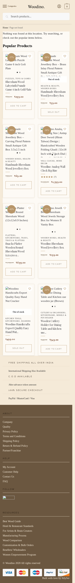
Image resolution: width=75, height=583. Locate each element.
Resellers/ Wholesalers (14, 550)
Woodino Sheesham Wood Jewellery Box (52, 245)
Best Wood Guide (12, 521)
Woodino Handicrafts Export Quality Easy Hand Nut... (17, 328)
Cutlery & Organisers (53, 313)
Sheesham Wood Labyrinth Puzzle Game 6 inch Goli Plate (18, 85)
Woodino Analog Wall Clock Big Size (53, 168)
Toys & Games (23, 79)
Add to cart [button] (18, 106)
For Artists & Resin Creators (17, 530)
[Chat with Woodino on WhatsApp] (64, 574)
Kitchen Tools (13, 318)
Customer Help (10, 471)
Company (8, 422)
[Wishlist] (29, 56)
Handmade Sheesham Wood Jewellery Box (53, 93)
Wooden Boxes (49, 88)
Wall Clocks (48, 161)
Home (5, 27)
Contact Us (8, 476)
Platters (10, 235)
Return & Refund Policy (15, 445)
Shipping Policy (11, 441)
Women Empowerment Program (19, 554)
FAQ (5, 481)
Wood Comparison (12, 540)
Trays (24, 238)
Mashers (26, 321)
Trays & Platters (15, 240)
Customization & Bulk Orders (18, 545)
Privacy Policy (10, 431)
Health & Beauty (50, 86)
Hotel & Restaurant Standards (18, 526)
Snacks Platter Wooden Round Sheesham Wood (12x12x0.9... (14, 249)
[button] (67, 6)
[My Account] (59, 6)
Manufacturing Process (14, 535)
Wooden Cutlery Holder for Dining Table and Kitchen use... (51, 326)
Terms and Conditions (14, 436)
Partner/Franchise (12, 450)
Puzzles (9, 79)
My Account (9, 467)
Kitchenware (12, 238)
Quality (6, 426)
